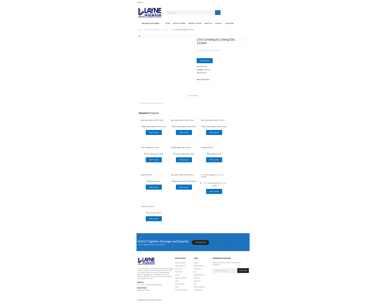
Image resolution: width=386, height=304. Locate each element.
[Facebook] (146, 2)
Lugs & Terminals (180, 278)
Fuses (177, 281)
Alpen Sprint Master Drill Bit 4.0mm (182, 175)
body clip (197, 278)
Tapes (177, 287)
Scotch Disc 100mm (147, 206)
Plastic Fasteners (180, 263)
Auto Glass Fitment (181, 290)
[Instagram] (149, 2)
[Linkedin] (155, 2)
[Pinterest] (218, 79)
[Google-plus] (152, 2)
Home (139, 30)
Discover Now (200, 242)
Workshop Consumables (151, 30)
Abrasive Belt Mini (146, 175)
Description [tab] (193, 95)
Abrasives (166, 30)
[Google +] (221, 79)
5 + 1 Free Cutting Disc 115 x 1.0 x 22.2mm (212, 176)
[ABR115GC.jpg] (165, 61)
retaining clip (198, 290)
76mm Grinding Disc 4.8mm (243, 39)
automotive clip (199, 275)
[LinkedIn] (224, 79)
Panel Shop (181, 150)
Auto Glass (178, 269)
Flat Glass (211, 150)
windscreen (197, 269)
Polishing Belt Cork (207, 147)
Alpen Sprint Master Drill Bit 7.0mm (152, 120)
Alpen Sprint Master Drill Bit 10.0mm (213, 120)
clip (195, 272)
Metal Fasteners (180, 266)
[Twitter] (215, 79)
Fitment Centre (180, 284)
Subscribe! (243, 270)
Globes (177, 275)
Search (218, 12)
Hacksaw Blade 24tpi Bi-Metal (180, 147)
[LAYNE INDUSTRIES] (149, 12)
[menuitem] (168, 23)
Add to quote (204, 61)
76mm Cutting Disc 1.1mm (240, 39)
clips (195, 284)
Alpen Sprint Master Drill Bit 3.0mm (182, 120)
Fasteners (197, 281)
